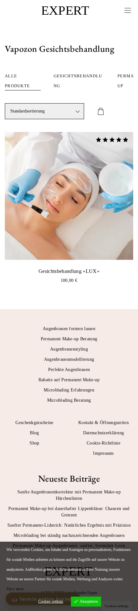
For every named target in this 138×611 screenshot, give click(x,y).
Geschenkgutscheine (34, 422)
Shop (34, 443)
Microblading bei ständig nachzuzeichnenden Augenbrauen (69, 535)
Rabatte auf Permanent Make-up (69, 379)
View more (15, 589)
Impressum (103, 453)
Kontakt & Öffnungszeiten (103, 422)
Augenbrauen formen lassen (69, 328)
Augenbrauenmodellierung (69, 359)
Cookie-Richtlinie (103, 443)
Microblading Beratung (69, 400)
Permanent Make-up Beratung (69, 338)
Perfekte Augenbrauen (69, 369)
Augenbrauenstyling (69, 349)
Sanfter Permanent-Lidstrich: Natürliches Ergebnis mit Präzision (69, 525)
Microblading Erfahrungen (69, 390)
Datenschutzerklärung (103, 432)
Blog (34, 432)
